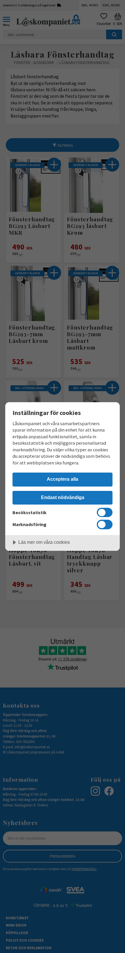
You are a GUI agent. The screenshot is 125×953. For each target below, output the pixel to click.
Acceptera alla (62, 479)
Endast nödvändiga (62, 497)
